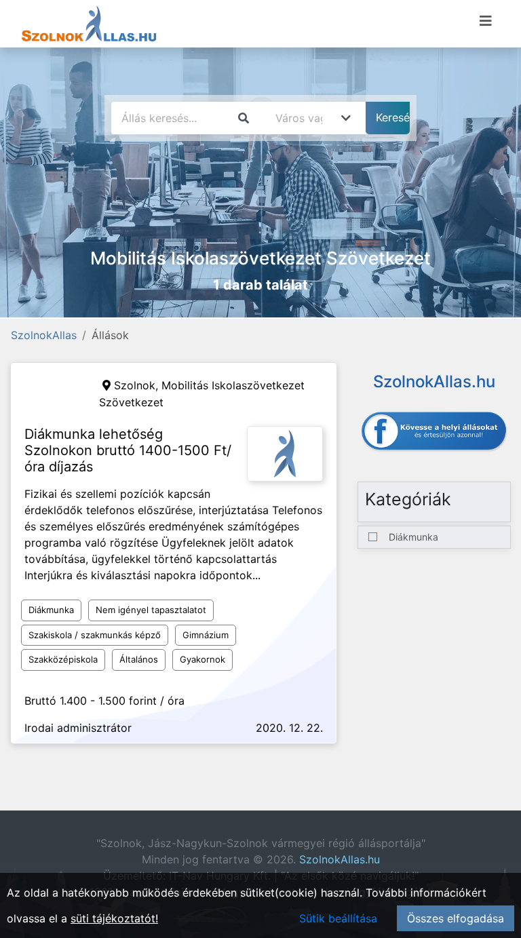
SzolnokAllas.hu (339, 859)
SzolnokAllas (44, 335)
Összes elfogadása (455, 918)
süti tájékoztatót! (114, 918)
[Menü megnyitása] (486, 21)
